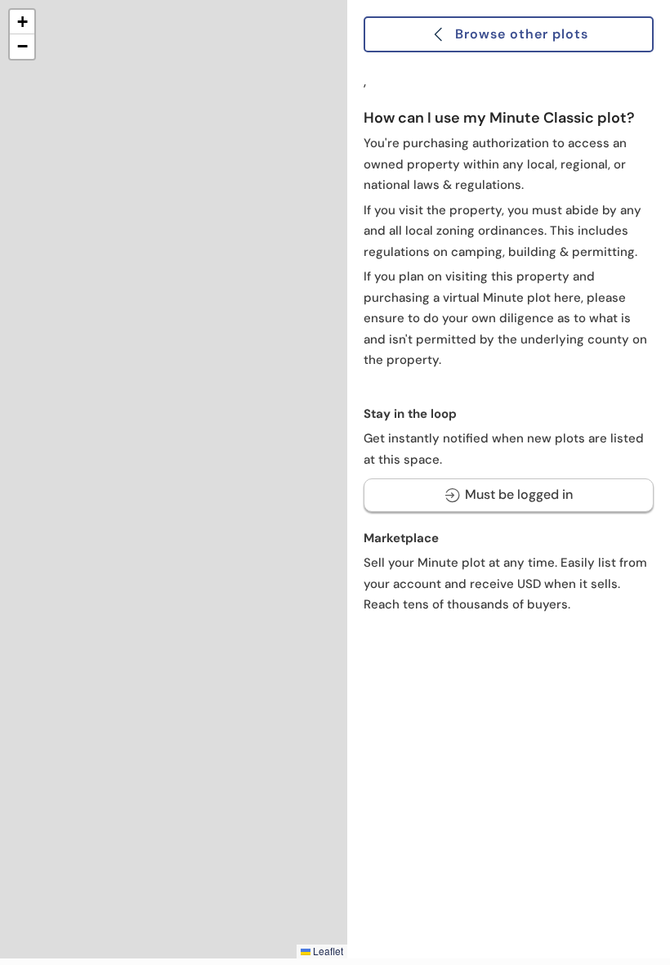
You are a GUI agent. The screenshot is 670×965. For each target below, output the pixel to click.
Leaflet (326, 951)
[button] (22, 22)
